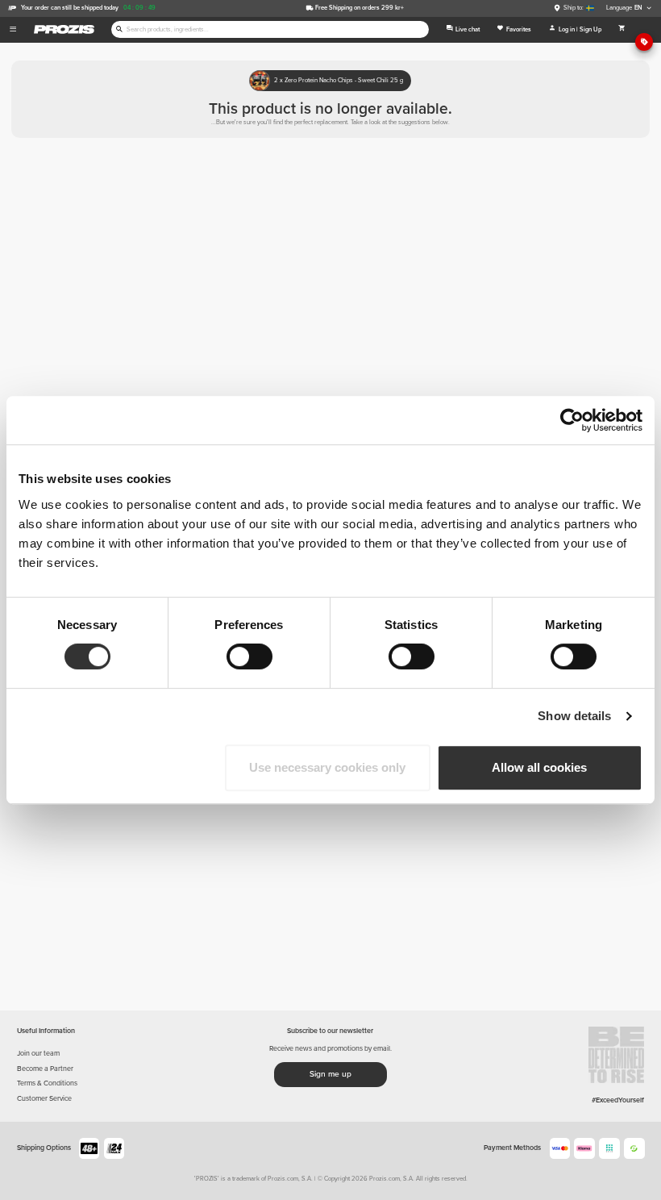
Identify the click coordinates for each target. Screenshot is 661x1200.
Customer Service (44, 1098)
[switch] (249, 656)
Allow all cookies (539, 767)
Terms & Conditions (47, 1083)
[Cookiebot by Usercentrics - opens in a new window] (571, 420)
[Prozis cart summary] (621, 30)
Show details (574, 716)
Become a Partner (45, 1069)
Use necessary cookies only (327, 767)
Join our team (38, 1053)
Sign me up (330, 1074)
